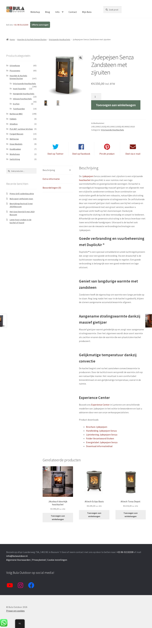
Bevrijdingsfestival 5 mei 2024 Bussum (21, 205)
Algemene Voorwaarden (18, 559)
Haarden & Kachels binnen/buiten (32, 39)
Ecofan (16, 103)
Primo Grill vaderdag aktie (22, 193)
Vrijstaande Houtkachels (59, 39)
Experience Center (100, 404)
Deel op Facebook (81, 153)
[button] (80, 57)
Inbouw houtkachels (22, 98)
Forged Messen (16, 134)
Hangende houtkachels (23, 93)
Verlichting (15, 159)
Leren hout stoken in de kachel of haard (20, 221)
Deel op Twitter (55, 153)
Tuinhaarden (19, 108)
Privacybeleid (39, 559)
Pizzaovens (15, 70)
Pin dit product (107, 153)
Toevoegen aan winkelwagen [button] (58, 518)
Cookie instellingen (57, 559)
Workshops (15, 154)
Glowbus (14, 124)
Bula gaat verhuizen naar (21, 198)
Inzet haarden (19, 88)
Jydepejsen (87, 176)
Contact (73, 11)
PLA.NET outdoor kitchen (21, 129)
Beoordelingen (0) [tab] (52, 187)
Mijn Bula (86, 11)
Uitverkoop (15, 65)
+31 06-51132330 (21, 24)
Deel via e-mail (132, 153)
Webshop (35, 11)
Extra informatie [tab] (51, 178)
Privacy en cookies (15, 610)
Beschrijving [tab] (49, 170)
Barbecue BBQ (16, 113)
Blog (47, 11)
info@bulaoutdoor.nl (17, 555)
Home (12, 39)
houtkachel (85, 180)
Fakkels (13, 118)
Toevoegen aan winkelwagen (116, 105)
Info (57, 11)
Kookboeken (15, 149)
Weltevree (14, 139)
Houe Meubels (16, 144)
